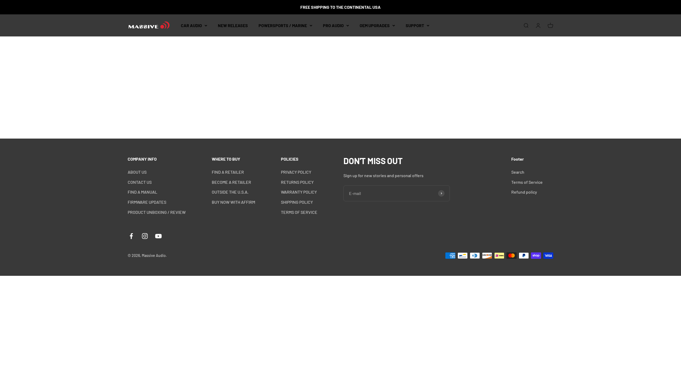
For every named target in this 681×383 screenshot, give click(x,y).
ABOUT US (137, 171)
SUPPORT (415, 25)
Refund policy (524, 191)
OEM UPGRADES (375, 25)
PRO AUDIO (333, 25)
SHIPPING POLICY (297, 202)
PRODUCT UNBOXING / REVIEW (157, 212)
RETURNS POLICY (297, 182)
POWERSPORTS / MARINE (283, 25)
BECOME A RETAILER (231, 182)
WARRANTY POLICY (299, 191)
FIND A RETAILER (228, 171)
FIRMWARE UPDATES (147, 202)
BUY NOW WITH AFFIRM (233, 202)
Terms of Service (527, 182)
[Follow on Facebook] (131, 236)
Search (517, 171)
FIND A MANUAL (142, 191)
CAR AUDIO (191, 25)
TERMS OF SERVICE (299, 212)
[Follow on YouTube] (158, 236)
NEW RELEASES (233, 25)
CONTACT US (140, 182)
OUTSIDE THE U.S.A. (230, 191)
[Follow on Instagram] (144, 236)
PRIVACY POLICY (296, 171)
